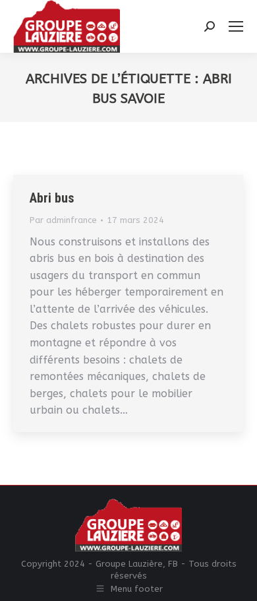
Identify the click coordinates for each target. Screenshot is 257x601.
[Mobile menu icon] (236, 26)
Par (63, 220)
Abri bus (52, 198)
